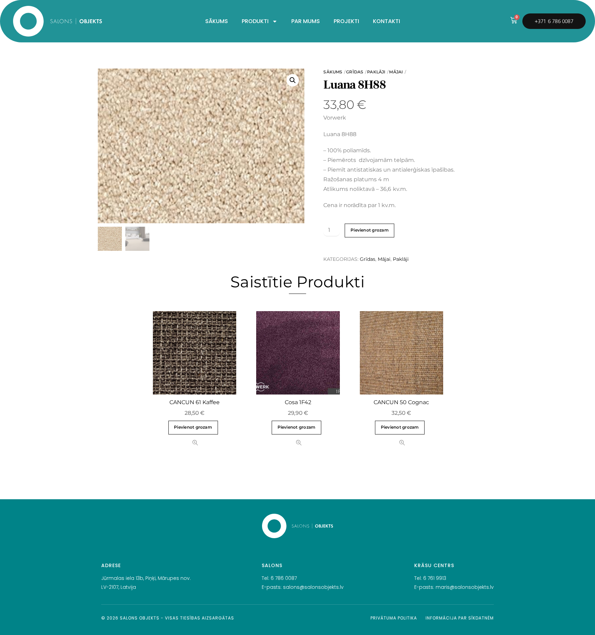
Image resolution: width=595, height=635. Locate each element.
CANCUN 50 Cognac (401, 402)
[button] (292, 80)
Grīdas (354, 71)
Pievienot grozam (370, 230)
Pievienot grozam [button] (193, 427)
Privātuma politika (393, 618)
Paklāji (376, 71)
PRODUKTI (255, 21)
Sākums (332, 71)
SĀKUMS (216, 21)
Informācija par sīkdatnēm (460, 618)
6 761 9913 (434, 578)
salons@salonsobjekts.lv (313, 587)
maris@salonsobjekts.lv (465, 587)
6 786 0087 (284, 578)
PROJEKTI (346, 21)
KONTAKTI (386, 21)
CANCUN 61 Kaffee (194, 402)
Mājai (396, 71)
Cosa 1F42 (298, 402)
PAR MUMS (305, 21)
